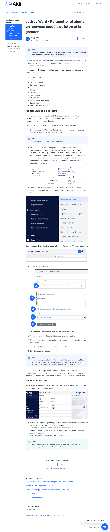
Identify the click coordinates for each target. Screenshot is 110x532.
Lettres (32, 12)
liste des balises (66, 150)
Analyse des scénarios (34, 498)
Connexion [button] (98, 4)
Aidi (6, 12)
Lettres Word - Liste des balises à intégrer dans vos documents (14, 47)
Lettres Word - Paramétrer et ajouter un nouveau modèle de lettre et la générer (13, 32)
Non (62, 464)
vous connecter (39, 515)
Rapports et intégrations (19, 12)
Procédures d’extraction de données (39, 486)
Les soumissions (32, 494)
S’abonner (83, 38)
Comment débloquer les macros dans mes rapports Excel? (48, 490)
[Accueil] (13, 4)
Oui (51, 464)
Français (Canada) (96, 528)
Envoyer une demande (84, 4)
